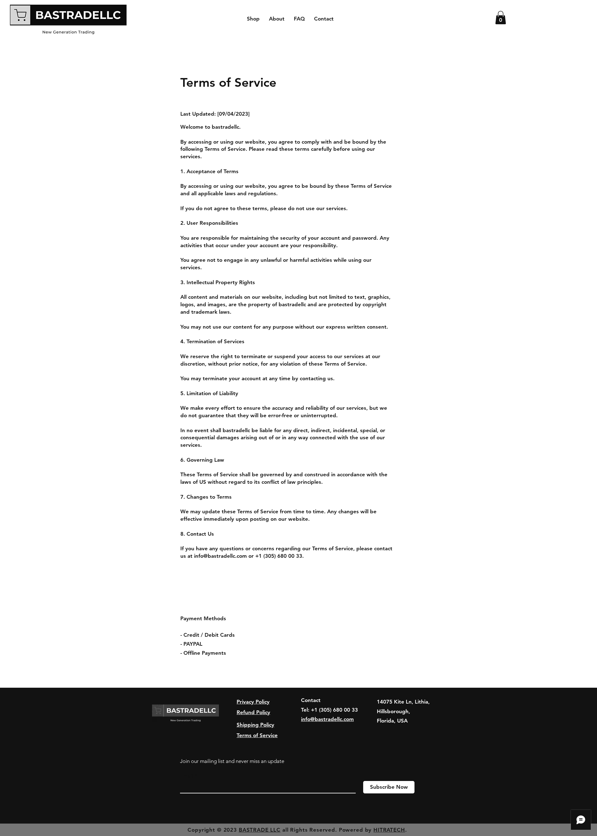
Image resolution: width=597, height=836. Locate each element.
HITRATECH (389, 830)
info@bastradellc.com (220, 556)
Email (186, 776)
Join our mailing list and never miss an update (232, 761)
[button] (500, 17)
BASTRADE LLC (259, 830)
